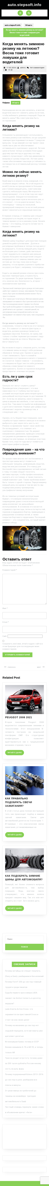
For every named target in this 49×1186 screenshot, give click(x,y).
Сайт (5, 636)
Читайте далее (15, 751)
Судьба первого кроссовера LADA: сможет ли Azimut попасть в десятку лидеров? (23, 998)
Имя (5, 608)
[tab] (20, 13)
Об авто (28, 25)
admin (22, 68)
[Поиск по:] (24, 940)
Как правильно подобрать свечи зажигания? (18, 802)
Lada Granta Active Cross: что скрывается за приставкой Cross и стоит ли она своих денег (21, 1014)
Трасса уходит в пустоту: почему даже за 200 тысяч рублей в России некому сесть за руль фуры (23, 1063)
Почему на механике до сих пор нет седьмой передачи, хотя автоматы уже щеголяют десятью (24, 1030)
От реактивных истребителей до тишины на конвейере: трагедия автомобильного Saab (20, 1096)
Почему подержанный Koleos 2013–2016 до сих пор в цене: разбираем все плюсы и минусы (24, 1079)
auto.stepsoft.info (24, 5)
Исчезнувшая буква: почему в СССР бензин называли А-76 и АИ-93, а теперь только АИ (24, 1047)
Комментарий (10, 570)
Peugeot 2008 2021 (18, 717)
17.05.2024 (11, 68)
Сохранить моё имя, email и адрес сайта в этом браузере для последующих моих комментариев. (23, 646)
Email (6, 622)
